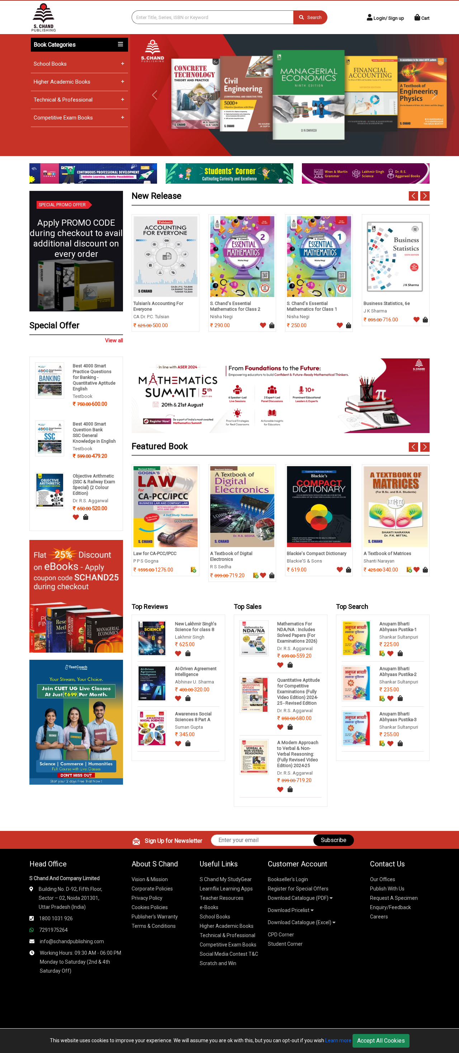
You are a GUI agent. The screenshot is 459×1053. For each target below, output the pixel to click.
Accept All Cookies (381, 1040)
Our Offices (382, 879)
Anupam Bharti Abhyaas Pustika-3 (398, 716)
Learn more (338, 1040)
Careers (379, 917)
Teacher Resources (221, 898)
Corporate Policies (152, 889)
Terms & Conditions (154, 926)
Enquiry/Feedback (390, 907)
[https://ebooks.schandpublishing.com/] (76, 595)
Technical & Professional (63, 100)
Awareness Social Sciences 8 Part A (193, 716)
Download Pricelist (289, 910)
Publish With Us (387, 889)
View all (114, 340)
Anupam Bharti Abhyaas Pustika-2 (398, 671)
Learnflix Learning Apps (226, 889)
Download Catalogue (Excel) (300, 922)
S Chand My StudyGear (226, 879)
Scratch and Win (218, 963)
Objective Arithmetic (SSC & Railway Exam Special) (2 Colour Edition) (94, 484)
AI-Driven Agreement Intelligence (196, 671)
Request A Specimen (394, 898)
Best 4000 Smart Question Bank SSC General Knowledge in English (94, 432)
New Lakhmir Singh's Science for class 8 (196, 626)
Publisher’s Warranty (155, 917)
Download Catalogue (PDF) (299, 898)
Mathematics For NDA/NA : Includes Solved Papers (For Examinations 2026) (297, 632)
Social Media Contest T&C (229, 954)
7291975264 (53, 930)
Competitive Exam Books (63, 117)
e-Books (209, 907)
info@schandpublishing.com (72, 941)
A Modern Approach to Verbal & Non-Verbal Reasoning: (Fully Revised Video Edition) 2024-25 (297, 754)
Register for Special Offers (298, 889)
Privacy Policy (147, 898)
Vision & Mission (150, 879)
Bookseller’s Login (288, 879)
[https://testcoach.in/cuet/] (76, 721)
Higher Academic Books (62, 82)
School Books (50, 64)
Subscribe (333, 840)
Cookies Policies (150, 907)
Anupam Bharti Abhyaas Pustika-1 (398, 626)
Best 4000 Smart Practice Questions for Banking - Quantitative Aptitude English (94, 377)
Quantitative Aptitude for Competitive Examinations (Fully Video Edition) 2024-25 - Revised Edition (298, 691)
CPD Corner (281, 934)
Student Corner (285, 944)
